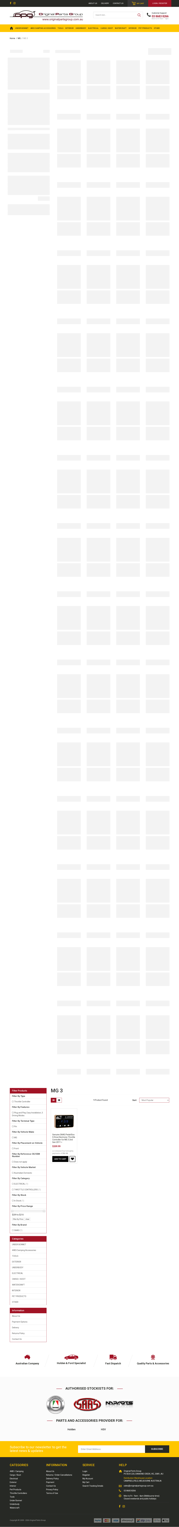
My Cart (86, 1482)
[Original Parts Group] (46, 15)
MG (15, 1137)
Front (16, 1148)
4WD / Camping (16, 1471)
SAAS (18, 1230)
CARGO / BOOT (107, 28)
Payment (50, 1482)
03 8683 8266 (130, 1491)
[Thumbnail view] (53, 1100)
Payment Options (19, 1322)
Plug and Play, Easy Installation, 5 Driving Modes (27, 1114)
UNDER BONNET (21, 28)
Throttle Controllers (18, 1493)
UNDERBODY (81, 28)
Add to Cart (60, 1159)
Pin (15, 1126)
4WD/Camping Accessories (43, 28)
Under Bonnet (16, 1500)
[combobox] (114, 15)
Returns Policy (18, 1333)
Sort (134, 1100)
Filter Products (19, 1091)
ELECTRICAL (93, 28)
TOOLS (60, 28)
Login (85, 1471)
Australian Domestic (23, 1173)
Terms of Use (52, 1493)
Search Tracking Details (93, 1486)
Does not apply (20, 1162)
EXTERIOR (69, 28)
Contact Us (118, 3)
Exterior (13, 1482)
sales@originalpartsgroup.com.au (138, 1486)
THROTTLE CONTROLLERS (27, 1189)
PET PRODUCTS (145, 28)
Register (86, 1475)
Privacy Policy (52, 1489)
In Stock (19, 1201)
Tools (12, 1497)
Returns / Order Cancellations (59, 1475)
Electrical (14, 1478)
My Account (88, 1478)
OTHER (157, 28)
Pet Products (15, 1489)
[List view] (59, 1100)
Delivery (105, 3)
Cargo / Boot (15, 1475)
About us (93, 3)
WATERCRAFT (121, 28)
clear (27, 1219)
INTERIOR (132, 28)
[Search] (139, 15)
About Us (16, 1316)
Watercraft (14, 1508)
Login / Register (159, 3)
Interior (13, 1486)
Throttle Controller (22, 1101)
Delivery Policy (52, 1478)
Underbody (14, 1504)
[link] (10, 3)
